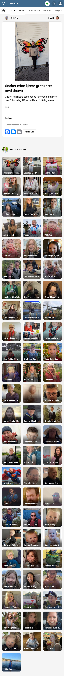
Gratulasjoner (16, 12)
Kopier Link (29, 132)
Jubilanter (34, 11)
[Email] (19, 131)
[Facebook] (7, 131)
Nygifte (47, 11)
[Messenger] (13, 131)
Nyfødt (58, 11)
